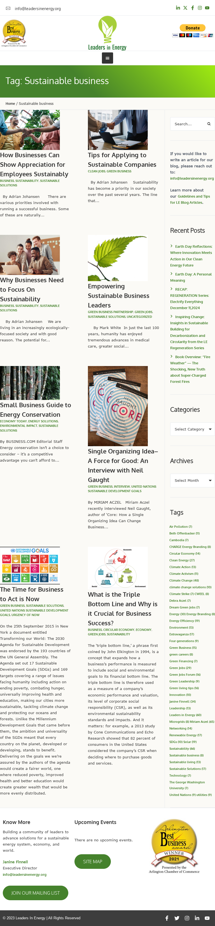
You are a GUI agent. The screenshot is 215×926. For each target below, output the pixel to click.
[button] (35, 893)
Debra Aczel (180, 600)
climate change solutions (190, 587)
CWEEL (202, 594)
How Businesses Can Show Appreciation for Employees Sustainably (34, 164)
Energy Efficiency (184, 620)
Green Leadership (184, 681)
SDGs (176, 742)
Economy (143, 630)
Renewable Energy (185, 735)
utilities (204, 795)
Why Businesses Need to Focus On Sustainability (32, 289)
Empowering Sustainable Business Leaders (118, 295)
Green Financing (183, 661)
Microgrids (179, 721)
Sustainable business (186, 755)
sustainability (27, 181)
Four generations (183, 641)
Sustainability (182, 748)
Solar (190, 742)
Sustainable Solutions (106, 317)
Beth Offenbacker (184, 533)
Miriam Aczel (202, 721)
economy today (13, 421)
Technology (180, 775)
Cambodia (178, 540)
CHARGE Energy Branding (190, 546)
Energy (177, 614)
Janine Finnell (182, 701)
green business (119, 171)
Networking (180, 728)
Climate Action (182, 567)
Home (10, 103)
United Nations (182, 795)
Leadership (180, 708)
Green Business (183, 647)
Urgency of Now (25, 615)
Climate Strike (181, 594)
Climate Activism (183, 573)
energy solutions (43, 421)
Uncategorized (139, 317)
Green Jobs (143, 312)
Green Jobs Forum (184, 674)
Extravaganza (181, 634)
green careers (181, 654)
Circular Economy (118, 630)
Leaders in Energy (185, 715)
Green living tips (184, 688)
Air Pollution (180, 526)
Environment (181, 627)
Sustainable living (185, 762)
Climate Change (184, 580)
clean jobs (96, 171)
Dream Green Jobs (184, 607)
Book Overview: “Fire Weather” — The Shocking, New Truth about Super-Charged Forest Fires (190, 369)
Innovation (180, 694)
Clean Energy (182, 560)
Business (7, 181)
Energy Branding (200, 614)
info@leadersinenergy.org (192, 178)
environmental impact (18, 426)
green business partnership (110, 312)
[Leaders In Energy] (107, 33)
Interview (122, 487)
